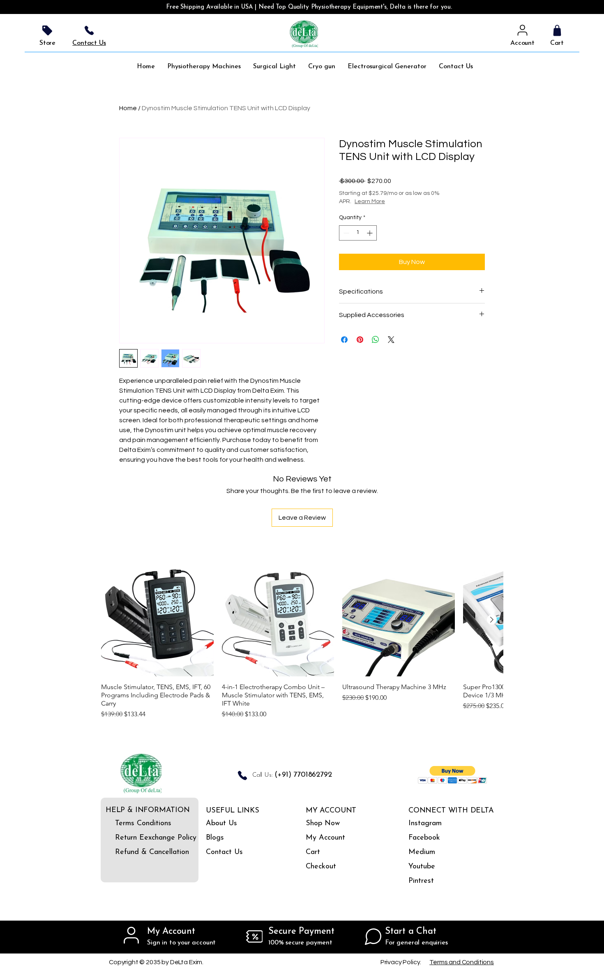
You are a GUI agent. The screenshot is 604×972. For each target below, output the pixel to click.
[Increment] (370, 233)
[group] (302, 641)
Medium (421, 852)
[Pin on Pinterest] (360, 340)
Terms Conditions (138, 823)
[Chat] (373, 936)
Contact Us (224, 852)
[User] (522, 30)
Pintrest (421, 881)
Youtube (421, 866)
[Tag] (47, 30)
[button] (452, 775)
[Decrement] (345, 233)
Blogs (215, 838)
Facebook (424, 838)
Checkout (321, 866)
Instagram (425, 823)
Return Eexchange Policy (138, 838)
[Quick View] (157, 620)
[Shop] (557, 30)
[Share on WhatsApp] (375, 340)
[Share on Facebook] (344, 340)
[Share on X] (391, 340)
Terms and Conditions (461, 962)
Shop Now (323, 823)
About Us (221, 823)
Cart (313, 852)
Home (128, 108)
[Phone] (89, 30)
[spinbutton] (357, 233)
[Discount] (254, 936)
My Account (325, 838)
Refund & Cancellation (138, 852)
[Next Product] (492, 620)
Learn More (370, 201)
